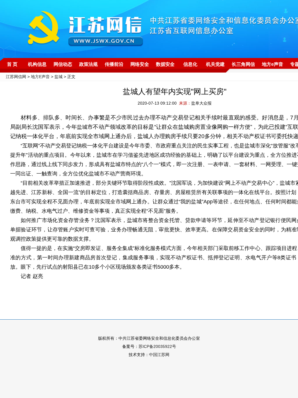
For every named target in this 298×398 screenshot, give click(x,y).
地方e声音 (272, 64)
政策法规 (88, 64)
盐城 (58, 76)
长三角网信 (243, 64)
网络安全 (139, 64)
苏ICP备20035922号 (157, 346)
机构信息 (37, 64)
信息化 (190, 64)
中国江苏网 (159, 354)
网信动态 (63, 64)
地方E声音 (40, 76)
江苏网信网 (16, 76)
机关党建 (215, 64)
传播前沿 (114, 64)
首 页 (12, 64)
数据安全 (165, 64)
